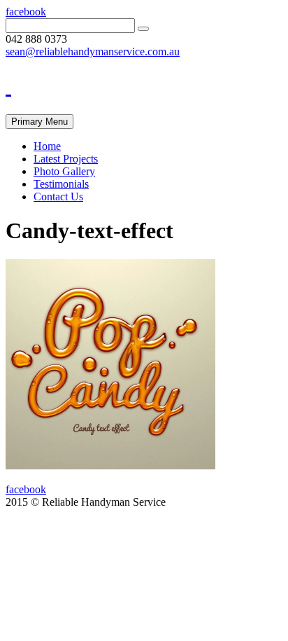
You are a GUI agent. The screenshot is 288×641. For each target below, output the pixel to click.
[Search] (143, 29)
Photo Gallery (64, 171)
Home (47, 146)
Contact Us (58, 196)
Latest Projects (66, 159)
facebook (26, 12)
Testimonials (61, 184)
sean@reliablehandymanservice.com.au (93, 51)
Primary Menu (39, 121)
